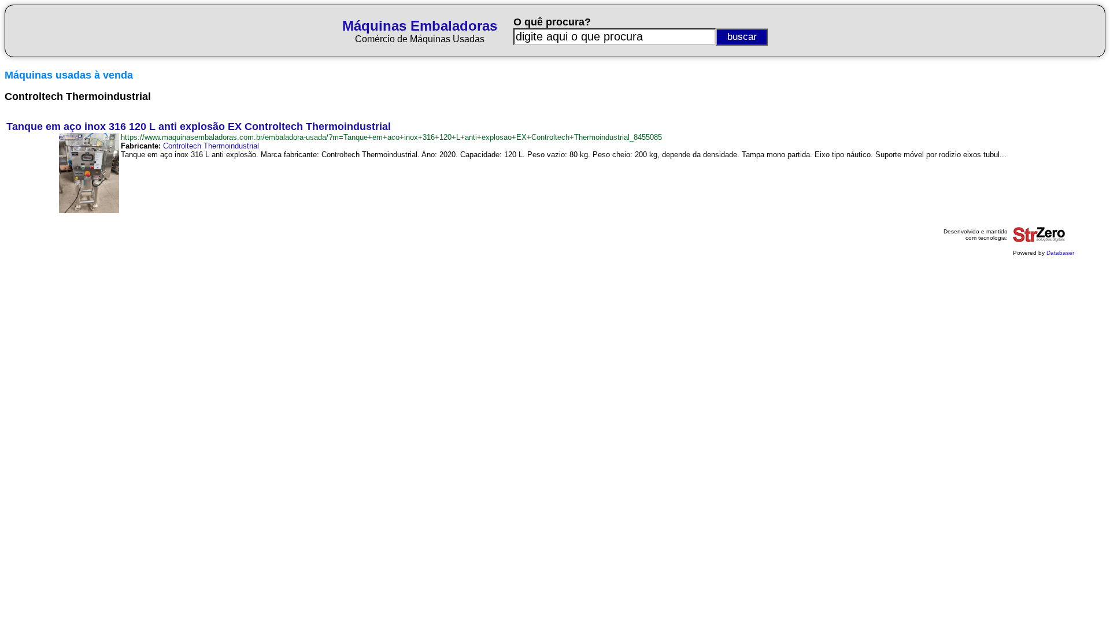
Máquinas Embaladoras (419, 26)
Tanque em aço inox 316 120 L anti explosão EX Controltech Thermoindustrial (198, 126)
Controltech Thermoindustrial (211, 146)
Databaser (1060, 253)
